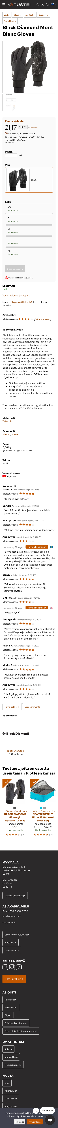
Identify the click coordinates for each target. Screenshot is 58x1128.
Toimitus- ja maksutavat (16, 1023)
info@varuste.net (11, 916)
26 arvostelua (42, 319)
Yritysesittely (11, 1106)
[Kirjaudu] (42, 4)
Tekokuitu (7, 421)
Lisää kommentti (32, 706)
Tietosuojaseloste (13, 1064)
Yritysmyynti (10, 942)
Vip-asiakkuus (11, 1056)
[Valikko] (3, 4)
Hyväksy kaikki (34, 1121)
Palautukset (10, 999)
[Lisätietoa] (6, 133)
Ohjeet (8, 1015)
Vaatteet (30, 14)
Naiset (15, 434)
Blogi (7, 1082)
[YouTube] (19, 967)
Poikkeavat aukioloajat (15, 895)
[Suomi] (54, 4)
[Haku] (38, 4)
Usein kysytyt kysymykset (17, 934)
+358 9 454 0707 (18, 911)
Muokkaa (19, 1121)
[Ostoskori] (47, 4)
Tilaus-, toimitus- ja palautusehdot (21, 1030)
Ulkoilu (17, 14)
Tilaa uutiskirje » (14, 979)
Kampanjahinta (14, 121)
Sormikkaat (10, 21)
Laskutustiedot (12, 950)
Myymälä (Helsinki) (21, 302)
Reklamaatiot (11, 1007)
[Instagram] (12, 967)
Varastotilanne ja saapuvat (16, 295)
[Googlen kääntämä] (13, 547)
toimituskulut (34, 127)
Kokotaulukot (11, 1090)
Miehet (6, 434)
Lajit (7, 14)
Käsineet (43, 14)
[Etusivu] (20, 4)
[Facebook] (5, 967)
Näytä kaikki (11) (12, 706)
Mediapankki (11, 1098)
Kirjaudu (9, 1049)
